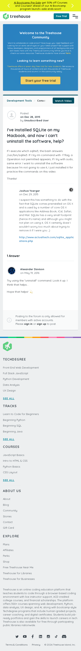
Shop (6, 561)
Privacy (36, 644)
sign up (41, 323)
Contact (8, 522)
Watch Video (63, 100)
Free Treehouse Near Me (18, 567)
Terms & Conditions (17, 644)
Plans (6, 544)
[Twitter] (17, 636)
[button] (8, 5)
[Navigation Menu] (75, 16)
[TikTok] (56, 636)
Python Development (16, 378)
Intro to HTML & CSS (15, 460)
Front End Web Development (21, 367)
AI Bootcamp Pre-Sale (27, 2)
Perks (6, 555)
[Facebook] (32, 636)
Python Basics (11, 466)
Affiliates (8, 550)
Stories (7, 516)
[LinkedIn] (40, 636)
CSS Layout (10, 472)
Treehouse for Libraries (17, 573)
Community (10, 510)
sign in (28, 323)
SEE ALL (9, 398)
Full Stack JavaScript (15, 373)
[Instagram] (48, 636)
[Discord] (64, 636)
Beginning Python (14, 419)
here (68, 53)
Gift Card (8, 527)
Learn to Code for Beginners (21, 414)
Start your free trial (40, 81)
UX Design (9, 390)
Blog (6, 504)
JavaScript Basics (13, 455)
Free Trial (61, 16)
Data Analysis (11, 384)
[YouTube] (25, 636)
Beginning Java (12, 431)
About (6, 498)
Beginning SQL (12, 425)
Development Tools (19, 100)
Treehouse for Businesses (19, 578)
